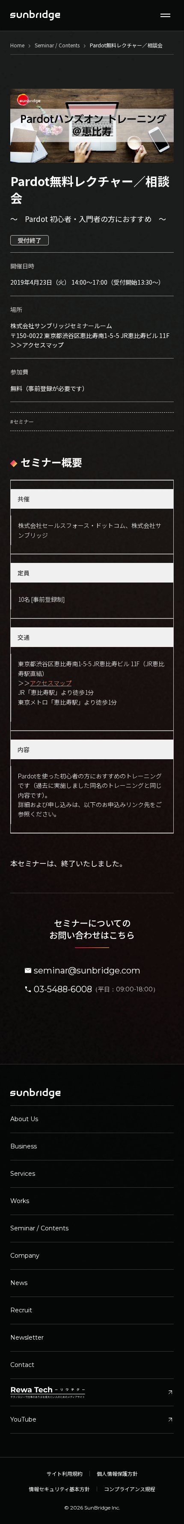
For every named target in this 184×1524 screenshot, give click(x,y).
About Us (24, 1119)
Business (23, 1146)
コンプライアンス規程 (129, 1489)
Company (24, 1255)
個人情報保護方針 (117, 1473)
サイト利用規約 (65, 1473)
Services (22, 1173)
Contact (22, 1365)
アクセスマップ (43, 345)
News (18, 1283)
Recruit (21, 1310)
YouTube (92, 1420)
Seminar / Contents (39, 1228)
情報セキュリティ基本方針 (59, 1489)
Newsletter (27, 1337)
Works (19, 1201)
